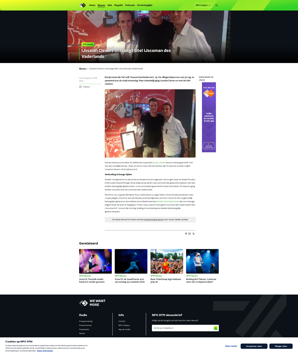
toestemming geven (153, 220)
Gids (109, 5)
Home (92, 5)
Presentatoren (85, 325)
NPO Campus (201, 5)
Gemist (82, 333)
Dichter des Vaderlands (168, 201)
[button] (216, 5)
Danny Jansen (159, 163)
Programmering (85, 321)
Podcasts (130, 5)
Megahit (118, 5)
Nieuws (101, 5)
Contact (122, 321)
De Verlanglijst (144, 5)
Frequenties (84, 329)
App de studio (124, 329)
